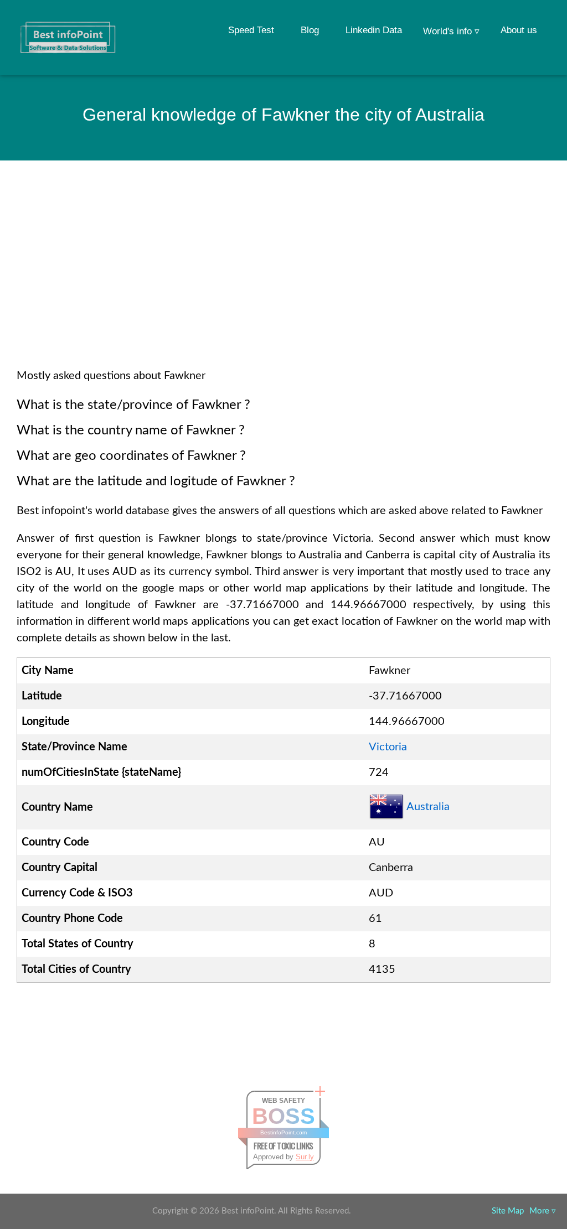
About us (519, 30)
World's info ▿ (451, 31)
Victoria (388, 747)
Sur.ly (305, 1157)
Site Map (508, 1211)
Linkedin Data (374, 30)
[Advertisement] (283, 278)
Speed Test (251, 30)
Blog (310, 30)
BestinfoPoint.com (283, 1132)
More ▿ (542, 1211)
